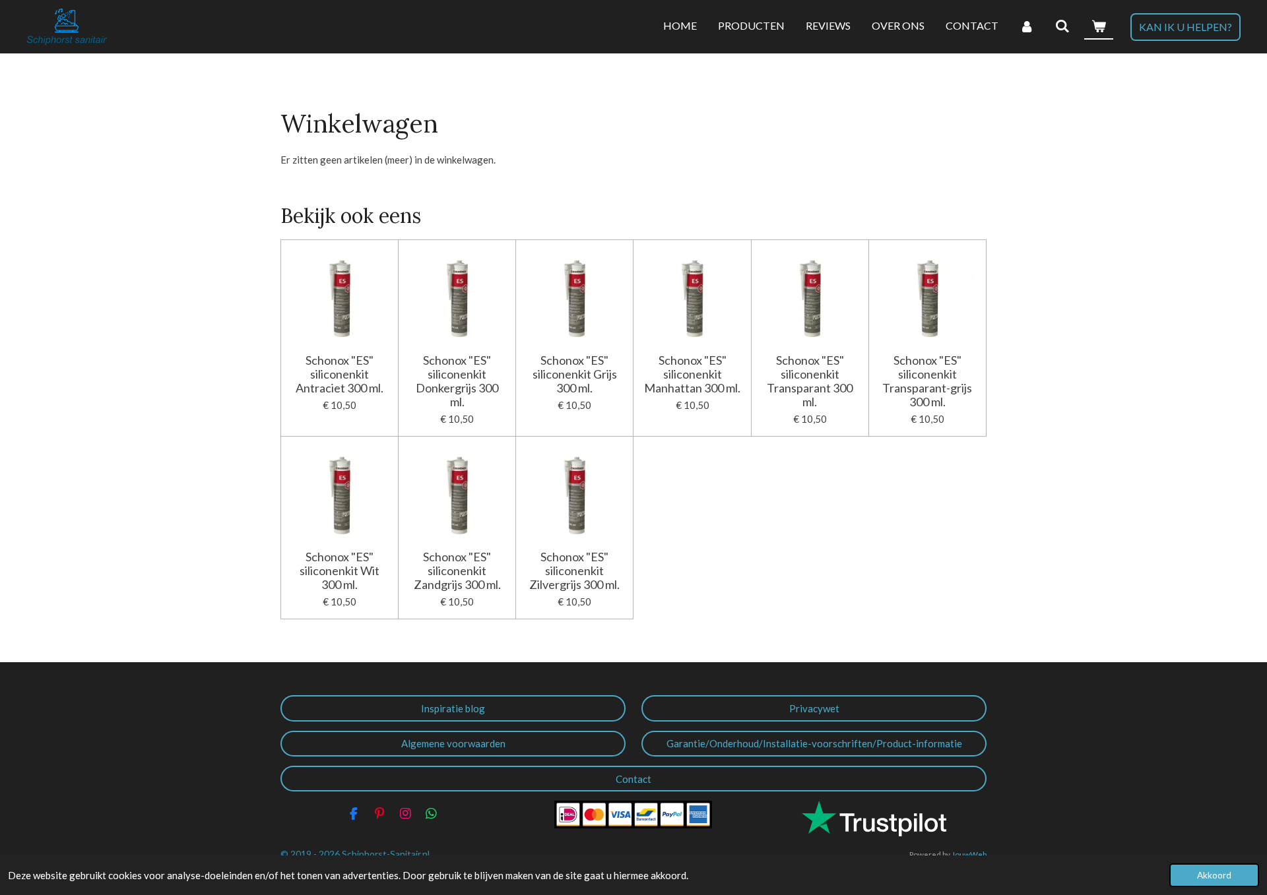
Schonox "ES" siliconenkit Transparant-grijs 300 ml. (927, 381)
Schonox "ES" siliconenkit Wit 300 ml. (339, 571)
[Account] (1026, 26)
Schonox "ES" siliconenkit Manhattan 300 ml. (692, 374)
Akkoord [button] (1214, 875)
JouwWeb (969, 854)
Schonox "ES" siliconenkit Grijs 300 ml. (575, 374)
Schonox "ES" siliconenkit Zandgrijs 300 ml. (457, 571)
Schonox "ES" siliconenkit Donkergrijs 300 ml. (457, 381)
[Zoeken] (1062, 26)
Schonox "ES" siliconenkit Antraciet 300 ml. (339, 374)
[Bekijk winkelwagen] (1098, 26)
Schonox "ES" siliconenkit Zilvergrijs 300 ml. (574, 571)
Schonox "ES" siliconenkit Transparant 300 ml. (810, 381)
